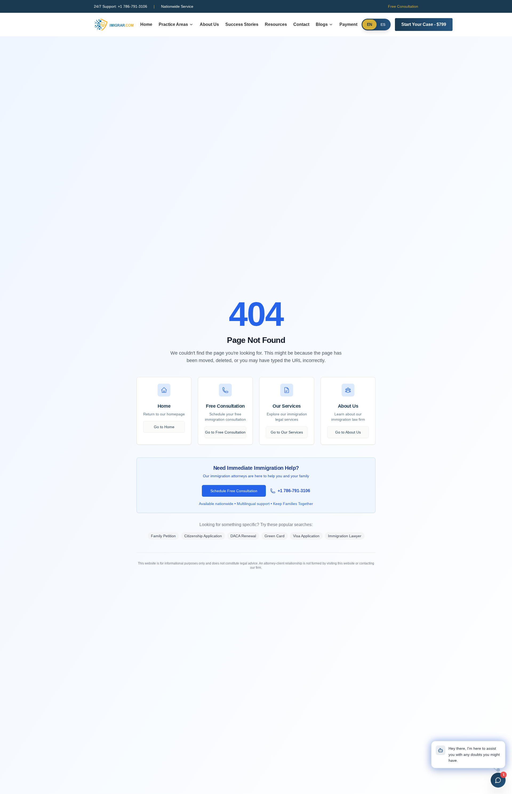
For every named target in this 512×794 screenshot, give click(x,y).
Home (146, 24)
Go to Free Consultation (225, 432)
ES (383, 24)
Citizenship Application (203, 536)
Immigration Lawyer (344, 536)
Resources (276, 24)
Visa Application (306, 536)
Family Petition (163, 536)
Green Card (275, 536)
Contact (301, 24)
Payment (348, 24)
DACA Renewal (243, 536)
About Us (209, 24)
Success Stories (241, 24)
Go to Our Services (287, 432)
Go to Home (164, 427)
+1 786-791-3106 (120, 6)
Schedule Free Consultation (233, 491)
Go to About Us (348, 432)
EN (369, 24)
